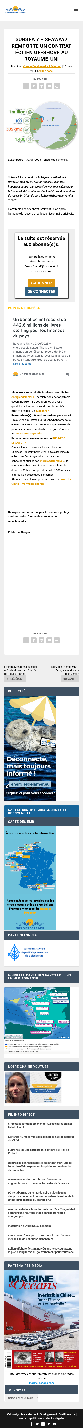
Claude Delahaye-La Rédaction (42, 66)
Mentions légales (55, 1418)
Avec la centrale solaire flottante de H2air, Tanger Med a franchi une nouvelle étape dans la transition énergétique (41, 1213)
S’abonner (42, 410)
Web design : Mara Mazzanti (22, 1414)
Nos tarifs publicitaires (31, 1418)
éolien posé (45, 70)
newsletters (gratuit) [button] (29, 433)
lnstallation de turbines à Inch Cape (30, 1225)
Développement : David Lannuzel (57, 1414)
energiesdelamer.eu (23, 397)
